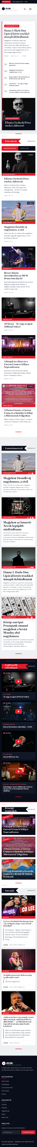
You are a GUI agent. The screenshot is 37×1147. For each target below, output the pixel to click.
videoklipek (7, 319)
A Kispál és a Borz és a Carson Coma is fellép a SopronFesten (19, 91)
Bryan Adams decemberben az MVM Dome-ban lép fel (19, 78)
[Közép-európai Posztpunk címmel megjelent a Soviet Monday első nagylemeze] (18, 606)
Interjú (6, 917)
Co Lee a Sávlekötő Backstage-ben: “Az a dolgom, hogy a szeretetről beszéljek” (18, 923)
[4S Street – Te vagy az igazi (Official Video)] (18, 307)
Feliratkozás (28, 1132)
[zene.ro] (11, 9)
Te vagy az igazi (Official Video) (16, 697)
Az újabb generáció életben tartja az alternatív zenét (17, 976)
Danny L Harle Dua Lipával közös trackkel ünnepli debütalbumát (16, 33)
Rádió (3, 1114)
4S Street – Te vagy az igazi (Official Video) (18, 84)
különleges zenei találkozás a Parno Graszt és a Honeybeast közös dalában (17, 789)
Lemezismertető (11, 26)
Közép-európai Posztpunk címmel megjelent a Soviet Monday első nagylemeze (15, 629)
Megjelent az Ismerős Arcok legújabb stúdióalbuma (17, 525)
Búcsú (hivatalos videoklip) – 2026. (17, 727)
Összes (30, 141)
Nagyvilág (25, 148)
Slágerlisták (5, 1111)
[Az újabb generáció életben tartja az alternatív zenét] (18, 959)
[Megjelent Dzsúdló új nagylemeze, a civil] (18, 211)
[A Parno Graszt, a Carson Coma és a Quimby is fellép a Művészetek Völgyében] (18, 394)
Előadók (4, 1108)
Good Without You (11, 757)
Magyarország (12, 118)
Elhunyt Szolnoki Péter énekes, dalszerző (19, 64)
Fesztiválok (7, 357)
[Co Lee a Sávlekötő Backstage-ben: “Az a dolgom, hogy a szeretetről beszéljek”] (18, 905)
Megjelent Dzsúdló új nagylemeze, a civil (16, 71)
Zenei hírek (5, 1081)
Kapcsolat (5, 1117)
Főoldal (4, 1105)
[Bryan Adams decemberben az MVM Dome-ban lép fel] (18, 256)
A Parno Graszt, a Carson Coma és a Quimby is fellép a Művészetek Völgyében (18, 413)
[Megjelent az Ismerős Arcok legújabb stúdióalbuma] (18, 506)
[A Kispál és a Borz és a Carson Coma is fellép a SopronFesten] (18, 345)
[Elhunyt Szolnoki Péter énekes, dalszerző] (18, 162)
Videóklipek (5, 1084)
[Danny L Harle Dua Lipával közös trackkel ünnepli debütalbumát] (18, 556)
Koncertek (7, 268)
